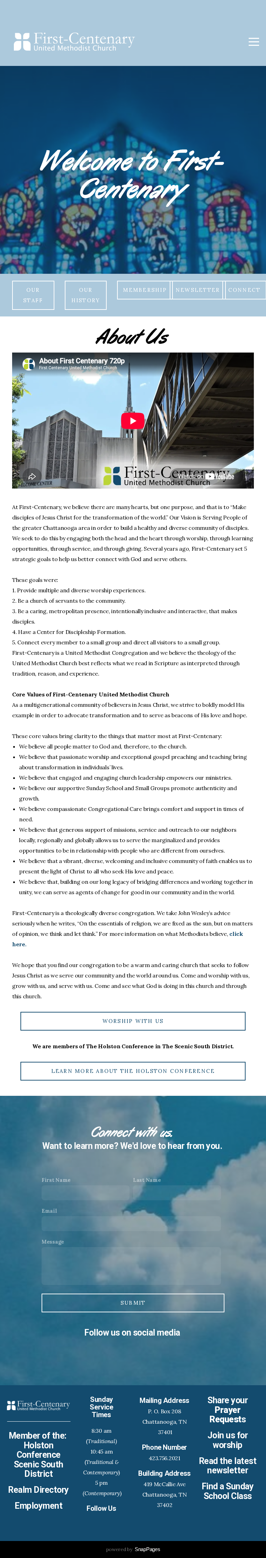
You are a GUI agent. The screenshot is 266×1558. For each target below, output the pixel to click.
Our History (85, 295)
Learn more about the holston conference (133, 1071)
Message (53, 1241)
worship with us (133, 1021)
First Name (56, 1180)
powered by (133, 1549)
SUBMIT (133, 1302)
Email (49, 1211)
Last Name (147, 1180)
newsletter (198, 290)
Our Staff (33, 295)
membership (145, 290)
